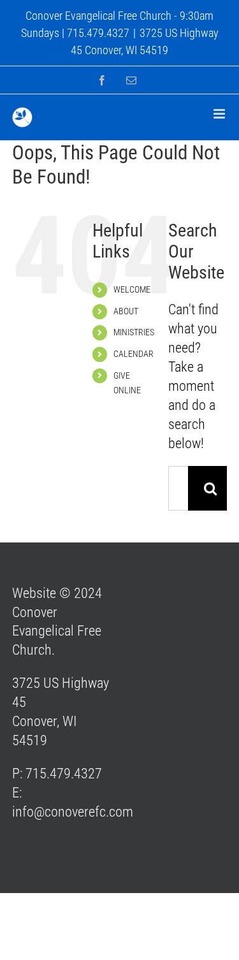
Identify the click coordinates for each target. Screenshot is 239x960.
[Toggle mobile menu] (220, 113)
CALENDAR (133, 354)
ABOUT (125, 311)
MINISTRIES (133, 332)
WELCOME (131, 289)
